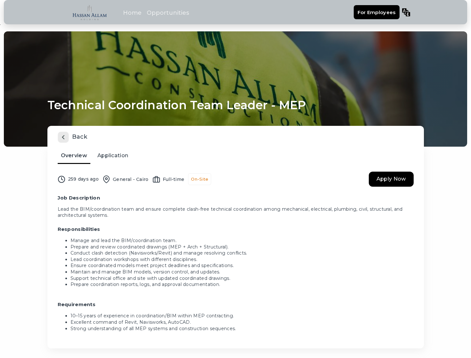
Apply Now (391, 179)
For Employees (377, 12)
